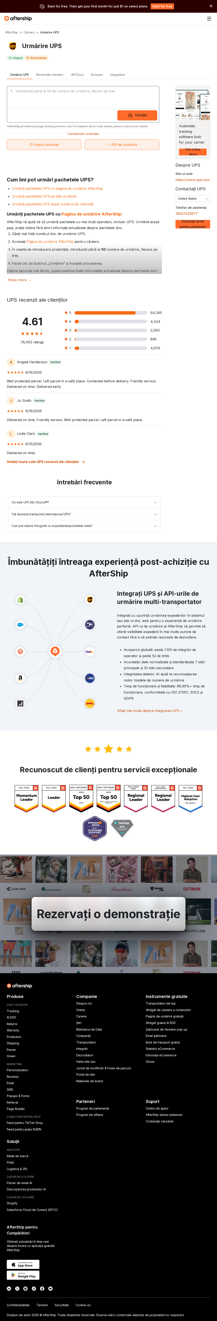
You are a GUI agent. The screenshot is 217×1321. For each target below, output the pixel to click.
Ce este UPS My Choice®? (30, 502)
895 (153, 339)
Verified (55, 362)
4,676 (155, 348)
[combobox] (192, 198)
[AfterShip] (19, 18)
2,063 (155, 330)
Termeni (42, 1305)
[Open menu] (209, 18)
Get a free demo (192, 152)
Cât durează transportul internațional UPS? (41, 514)
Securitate (62, 1305)
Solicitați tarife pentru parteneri (193, 224)
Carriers (29, 32)
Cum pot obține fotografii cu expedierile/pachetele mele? (52, 526)
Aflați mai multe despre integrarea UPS (150, 711)
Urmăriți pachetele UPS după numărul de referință (52, 204)
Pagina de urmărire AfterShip (91, 214)
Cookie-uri (83, 1305)
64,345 (156, 313)
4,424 (155, 321)
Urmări (141, 115)
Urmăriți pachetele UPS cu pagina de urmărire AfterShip (57, 188)
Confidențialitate (18, 1305)
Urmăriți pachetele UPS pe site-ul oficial (44, 196)
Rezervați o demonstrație (109, 914)
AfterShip (11, 32)
